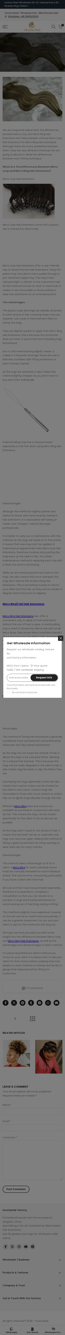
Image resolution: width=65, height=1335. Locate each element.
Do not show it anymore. (24, 692)
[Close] (60, 638)
